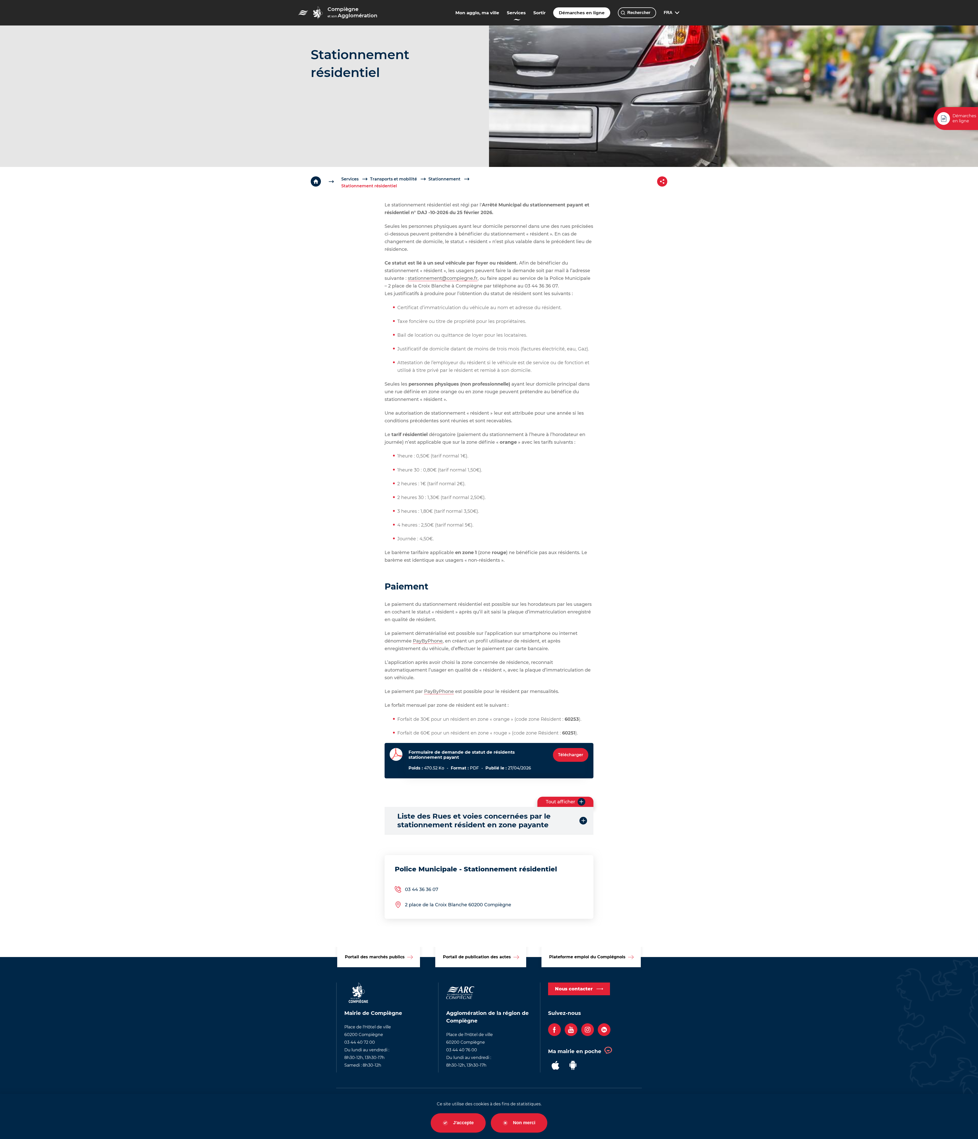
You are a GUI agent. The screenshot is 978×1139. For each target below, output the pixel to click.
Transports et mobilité (393, 179)
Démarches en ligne (582, 12)
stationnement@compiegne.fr (443, 278)
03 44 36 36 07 (421, 889)
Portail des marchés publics (375, 956)
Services (516, 12)
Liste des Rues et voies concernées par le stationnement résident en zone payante (474, 820)
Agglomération (352, 12)
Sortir (539, 12)
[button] (565, 802)
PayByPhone (428, 641)
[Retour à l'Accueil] (326, 181)
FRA (668, 12)
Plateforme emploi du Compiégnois (587, 956)
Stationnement (444, 179)
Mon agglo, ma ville (477, 12)
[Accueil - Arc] (318, 12)
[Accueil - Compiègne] (303, 13)
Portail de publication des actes (477, 956)
